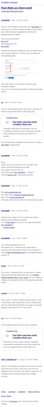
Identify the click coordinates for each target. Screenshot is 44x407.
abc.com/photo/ (19, 172)
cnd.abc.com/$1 (9, 227)
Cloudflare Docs (12, 118)
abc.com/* (4, 41)
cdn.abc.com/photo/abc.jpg (24, 195)
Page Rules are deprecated (16, 7)
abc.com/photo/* (7, 225)
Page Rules (36, 27)
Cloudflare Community (9, 2)
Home (3, 392)
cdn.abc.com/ (12, 175)
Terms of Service (34, 392)
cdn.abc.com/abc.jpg (16, 197)
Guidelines (21, 392)
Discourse (13, 401)
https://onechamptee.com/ (16, 252)
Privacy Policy (6, 396)
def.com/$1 (5, 46)
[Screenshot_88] (22, 70)
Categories (11, 392)
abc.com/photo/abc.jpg (13, 192)
